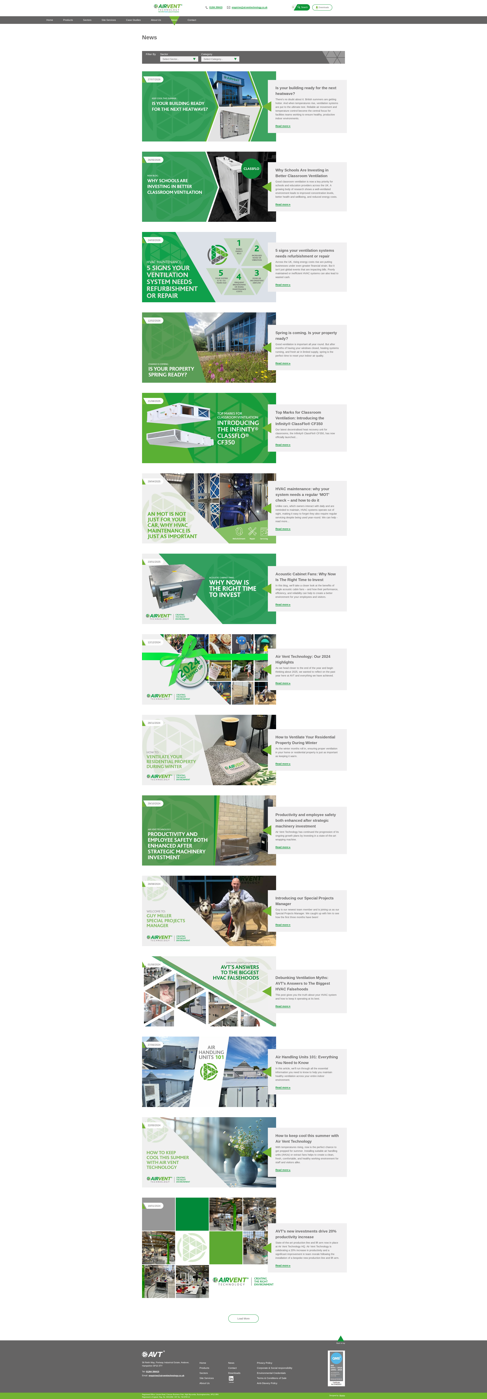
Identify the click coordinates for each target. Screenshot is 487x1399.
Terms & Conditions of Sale (271, 1378)
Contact (232, 1368)
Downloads (323, 7)
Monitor (342, 1395)
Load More (243, 1318)
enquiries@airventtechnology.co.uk (249, 7)
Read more (282, 126)
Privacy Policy (264, 1363)
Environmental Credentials (271, 1373)
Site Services (206, 1378)
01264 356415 (215, 7)
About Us (204, 1383)
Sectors (203, 1373)
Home (202, 1363)
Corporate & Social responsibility (274, 1368)
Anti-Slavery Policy (267, 1383)
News (231, 1363)
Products (204, 1368)
